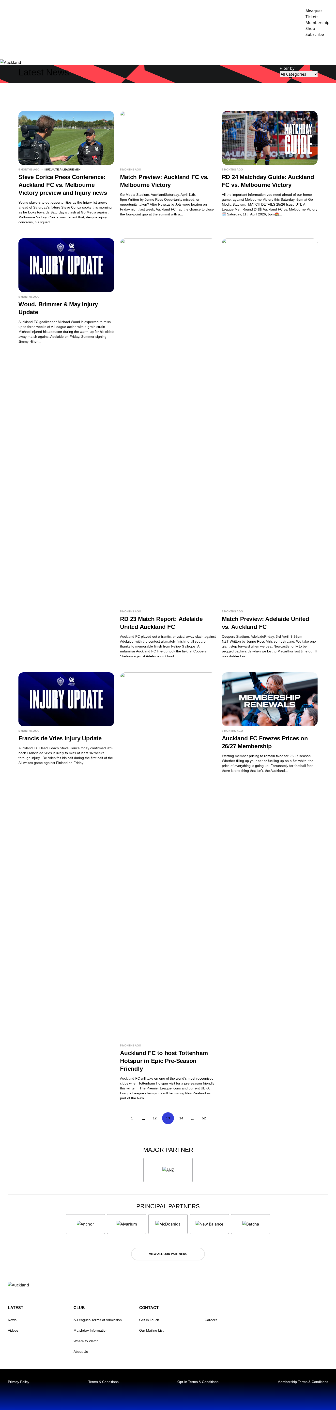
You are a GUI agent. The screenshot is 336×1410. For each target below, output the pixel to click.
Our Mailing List (151, 1330)
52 (204, 1118)
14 (181, 1118)
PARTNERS (286, 48)
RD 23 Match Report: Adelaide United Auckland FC (161, 623)
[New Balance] (209, 1224)
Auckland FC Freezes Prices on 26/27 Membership (265, 742)
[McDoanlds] (168, 1224)
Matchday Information (90, 1330)
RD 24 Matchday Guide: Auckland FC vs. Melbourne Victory (268, 181)
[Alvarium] (126, 1224)
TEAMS (208, 48)
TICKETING (235, 48)
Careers (211, 1320)
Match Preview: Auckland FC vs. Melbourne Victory (164, 181)
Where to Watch (86, 1341)
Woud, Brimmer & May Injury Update (58, 308)
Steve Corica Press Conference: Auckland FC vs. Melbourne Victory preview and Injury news (62, 185)
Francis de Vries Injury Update (60, 738)
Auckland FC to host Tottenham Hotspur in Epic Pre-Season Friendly (164, 1061)
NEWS (190, 48)
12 (155, 1118)
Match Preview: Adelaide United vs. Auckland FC (265, 623)
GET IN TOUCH (320, 48)
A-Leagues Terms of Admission (98, 1320)
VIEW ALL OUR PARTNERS (168, 1254)
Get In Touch (149, 1320)
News (12, 1320)
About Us (81, 1352)
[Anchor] (85, 1224)
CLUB (261, 48)
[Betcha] (250, 1224)
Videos (13, 1330)
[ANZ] (168, 1170)
